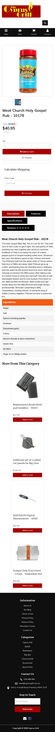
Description (13, 213)
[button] (27, 157)
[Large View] (18, 102)
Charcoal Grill (27, 659)
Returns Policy (27, 622)
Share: (6, 124)
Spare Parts (27, 667)
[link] (29, 718)
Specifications (14, 220)
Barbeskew (27, 650)
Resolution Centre (27, 626)
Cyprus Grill (27, 642)
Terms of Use (27, 614)
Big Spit (27, 655)
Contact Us (27, 630)
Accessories (27, 663)
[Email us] (24, 718)
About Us (27, 605)
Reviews (11, 227)
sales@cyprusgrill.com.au (29, 683)
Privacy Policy (27, 618)
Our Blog (27, 610)
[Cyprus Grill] (27, 9)
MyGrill (27, 646)
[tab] (14, 214)
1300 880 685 (29, 679)
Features (36, 213)
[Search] (45, 23)
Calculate (27, 193)
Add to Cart (28, 151)
